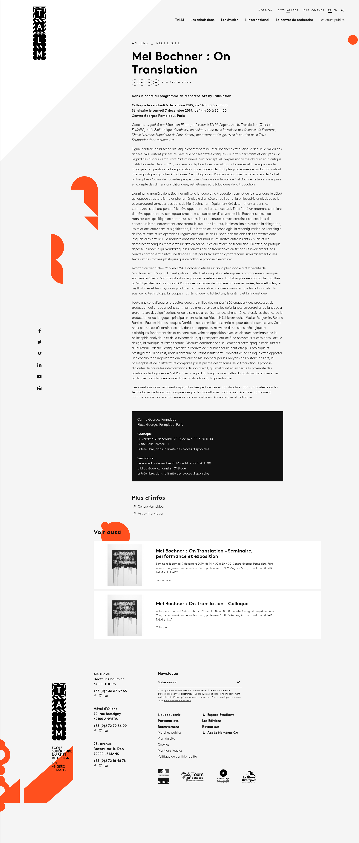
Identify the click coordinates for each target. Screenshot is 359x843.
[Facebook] (40, 330)
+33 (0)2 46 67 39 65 (110, 691)
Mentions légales (170, 750)
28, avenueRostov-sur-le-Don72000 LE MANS (109, 748)
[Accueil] (39, 35)
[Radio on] (40, 388)
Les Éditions (211, 720)
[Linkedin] (40, 365)
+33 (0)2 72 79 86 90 (110, 725)
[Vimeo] (40, 353)
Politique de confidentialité (177, 700)
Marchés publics (170, 732)
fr (330, 10)
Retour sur (210, 726)
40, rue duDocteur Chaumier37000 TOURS (109, 679)
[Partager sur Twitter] (142, 82)
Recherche (168, 43)
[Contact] (40, 376)
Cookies (163, 744)
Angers (140, 43)
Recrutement (169, 726)
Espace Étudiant (220, 714)
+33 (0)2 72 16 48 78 (110, 760)
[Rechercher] (343, 10)
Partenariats (168, 720)
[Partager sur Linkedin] (149, 82)
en (335, 10)
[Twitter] (40, 342)
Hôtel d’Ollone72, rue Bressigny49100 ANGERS (107, 713)
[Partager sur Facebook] (135, 82)
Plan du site (166, 738)
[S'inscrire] (238, 682)
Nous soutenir (169, 714)
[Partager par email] (156, 82)
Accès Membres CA (222, 732)
